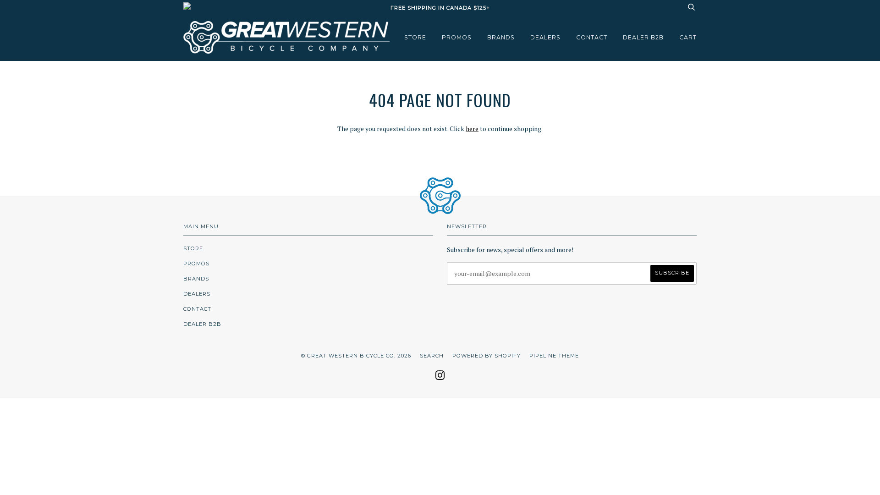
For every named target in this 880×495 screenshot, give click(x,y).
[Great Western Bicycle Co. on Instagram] (440, 378)
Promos (457, 37)
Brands (501, 37)
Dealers (545, 37)
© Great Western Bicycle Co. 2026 (356, 355)
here (472, 128)
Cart (688, 37)
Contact (591, 37)
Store (415, 37)
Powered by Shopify (486, 355)
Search (432, 355)
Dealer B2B (643, 37)
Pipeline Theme (554, 355)
